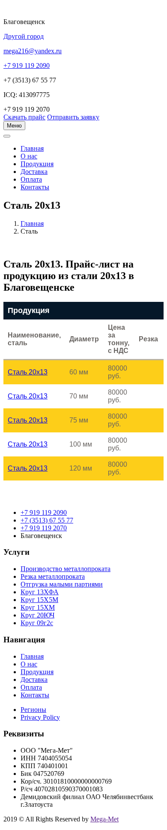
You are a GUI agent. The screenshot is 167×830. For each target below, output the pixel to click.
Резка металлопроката (53, 576)
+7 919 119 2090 (44, 512)
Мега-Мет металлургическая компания (48, 141)
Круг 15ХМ (38, 607)
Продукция (37, 163)
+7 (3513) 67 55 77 (47, 520)
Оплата (31, 179)
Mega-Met (104, 819)
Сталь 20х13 (28, 372)
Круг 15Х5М (39, 599)
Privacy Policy (40, 717)
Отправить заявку (73, 117)
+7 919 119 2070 (44, 528)
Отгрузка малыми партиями (62, 584)
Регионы (33, 709)
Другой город (23, 36)
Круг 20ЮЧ (37, 615)
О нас (29, 156)
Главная (32, 223)
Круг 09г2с (37, 622)
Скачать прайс (24, 117)
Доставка (34, 171)
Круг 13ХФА (40, 592)
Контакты (35, 187)
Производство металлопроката (65, 568)
